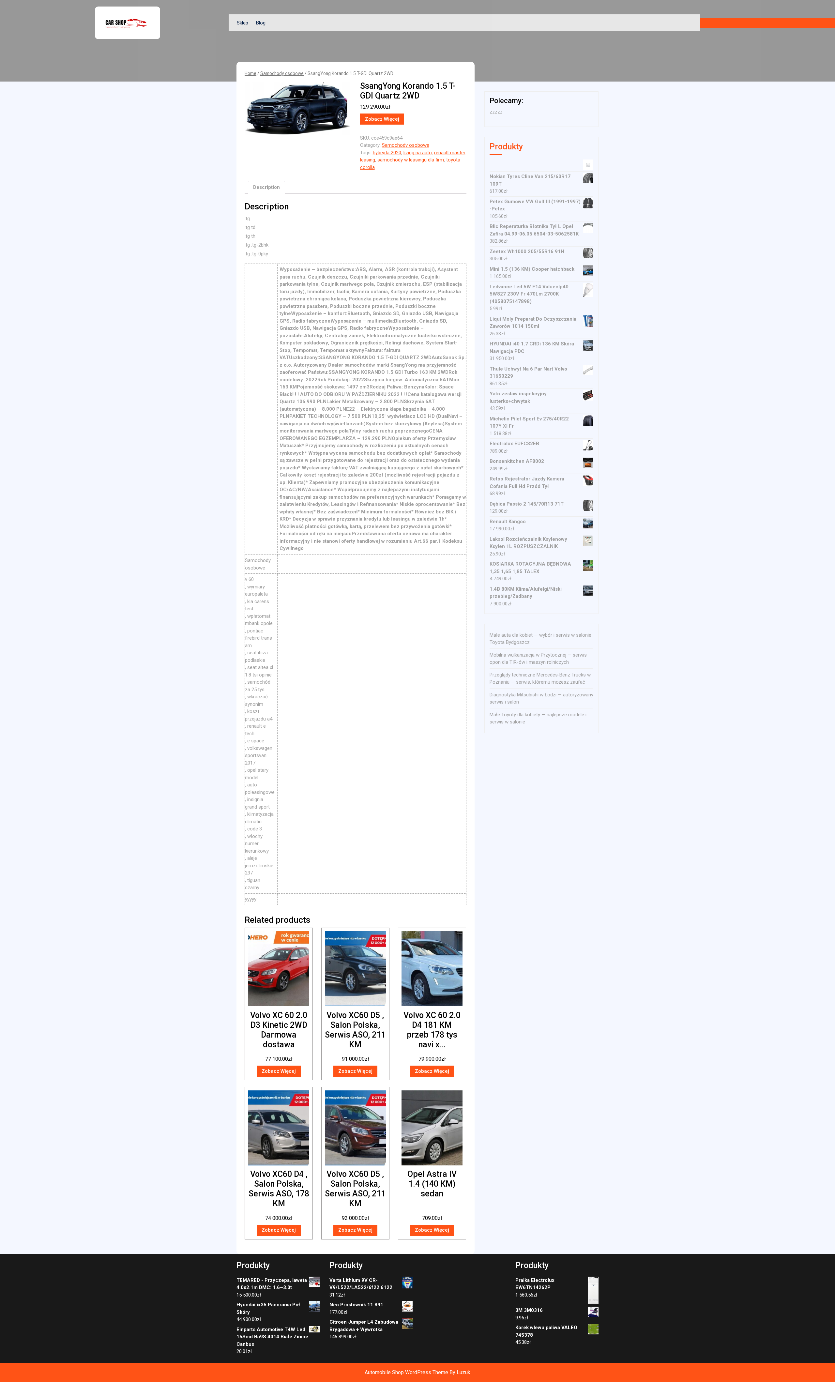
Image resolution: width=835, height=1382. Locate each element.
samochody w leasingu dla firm (410, 160)
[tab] (266, 187)
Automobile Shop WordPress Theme (406, 1372)
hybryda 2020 (387, 153)
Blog (261, 23)
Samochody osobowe (282, 73)
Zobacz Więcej (382, 119)
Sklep (242, 23)
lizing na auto (417, 153)
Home (250, 73)
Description (266, 187)
